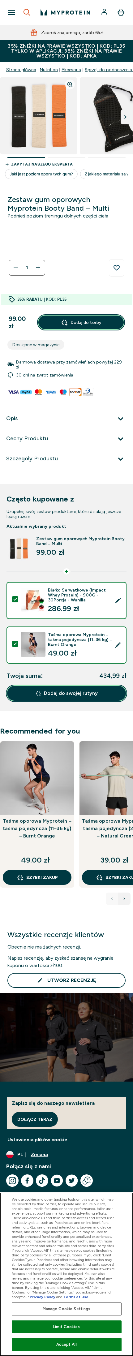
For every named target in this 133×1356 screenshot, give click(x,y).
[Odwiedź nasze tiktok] (42, 1180)
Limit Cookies (66, 1326)
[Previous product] (112, 899)
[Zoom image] (70, 84)
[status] (27, 267)
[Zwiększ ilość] (38, 267)
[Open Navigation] (11, 12)
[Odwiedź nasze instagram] (12, 1180)
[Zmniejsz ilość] (16, 267)
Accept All (66, 1344)
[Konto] (104, 12)
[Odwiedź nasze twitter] (72, 1180)
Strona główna (21, 69)
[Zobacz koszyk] (121, 12)
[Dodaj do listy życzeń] (116, 268)
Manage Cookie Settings (67, 1308)
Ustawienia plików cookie (37, 1139)
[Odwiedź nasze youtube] (57, 1180)
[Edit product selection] (118, 600)
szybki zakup (42, 877)
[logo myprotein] (65, 12)
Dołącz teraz (34, 1119)
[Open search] (27, 12)
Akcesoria (71, 69)
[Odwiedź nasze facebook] (27, 1180)
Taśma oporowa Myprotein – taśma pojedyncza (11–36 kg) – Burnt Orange (37, 828)
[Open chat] (86, 1180)
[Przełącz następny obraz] (126, 117)
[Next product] (124, 899)
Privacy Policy (42, 1297)
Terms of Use (75, 1297)
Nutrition (49, 69)
